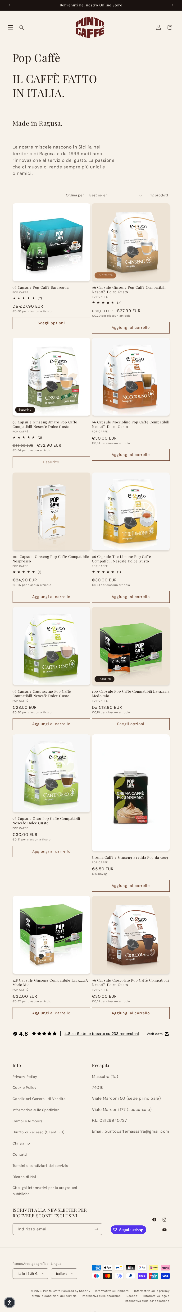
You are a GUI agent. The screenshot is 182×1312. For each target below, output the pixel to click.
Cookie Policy (24, 1087)
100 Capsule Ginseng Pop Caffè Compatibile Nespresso (51, 558)
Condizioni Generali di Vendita (39, 1098)
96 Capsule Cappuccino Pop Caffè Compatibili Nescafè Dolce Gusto (42, 693)
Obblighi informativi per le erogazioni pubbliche (45, 1190)
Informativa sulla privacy (151, 1291)
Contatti (20, 1154)
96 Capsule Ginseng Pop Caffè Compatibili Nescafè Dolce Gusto (129, 289)
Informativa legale (156, 1296)
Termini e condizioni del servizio (40, 1165)
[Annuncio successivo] (172, 5)
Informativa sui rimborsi (112, 1291)
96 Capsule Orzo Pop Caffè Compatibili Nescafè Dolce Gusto (46, 820)
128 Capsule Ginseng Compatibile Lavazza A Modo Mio (50, 982)
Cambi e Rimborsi (28, 1121)
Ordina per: (75, 195)
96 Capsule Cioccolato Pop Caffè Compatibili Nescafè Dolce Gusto (130, 982)
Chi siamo (21, 1143)
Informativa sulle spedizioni (102, 1296)
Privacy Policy (25, 1076)
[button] (10, 27)
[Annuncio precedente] (9, 5)
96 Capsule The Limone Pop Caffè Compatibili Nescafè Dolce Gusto (121, 558)
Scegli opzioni (51, 322)
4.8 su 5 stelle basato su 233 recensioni (101, 1033)
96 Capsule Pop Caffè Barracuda (41, 287)
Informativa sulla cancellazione (147, 1301)
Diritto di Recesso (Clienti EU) (39, 1132)
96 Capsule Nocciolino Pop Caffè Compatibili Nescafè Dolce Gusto (130, 424)
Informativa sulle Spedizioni (37, 1110)
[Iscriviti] (96, 1229)
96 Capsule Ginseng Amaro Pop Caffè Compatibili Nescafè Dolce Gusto (45, 424)
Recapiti (133, 1296)
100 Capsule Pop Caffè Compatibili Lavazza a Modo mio (130, 693)
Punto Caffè (51, 1291)
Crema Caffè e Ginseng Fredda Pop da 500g (130, 857)
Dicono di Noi (24, 1176)
